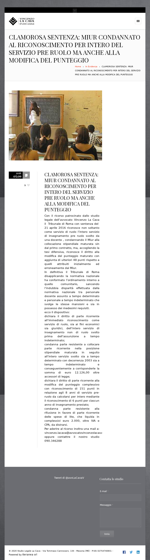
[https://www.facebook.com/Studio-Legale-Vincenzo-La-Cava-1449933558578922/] (124, 552)
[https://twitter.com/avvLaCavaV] (131, 552)
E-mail (104, 491)
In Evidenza (91, 66)
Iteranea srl (29, 554)
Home (78, 66)
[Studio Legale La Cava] (28, 21)
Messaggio (106, 505)
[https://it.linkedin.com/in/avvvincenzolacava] (138, 552)
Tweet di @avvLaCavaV (69, 477)
